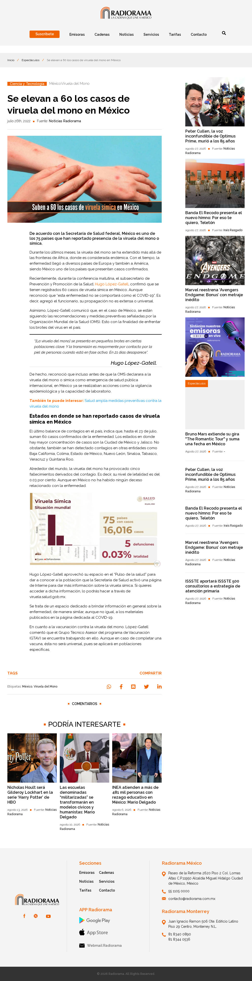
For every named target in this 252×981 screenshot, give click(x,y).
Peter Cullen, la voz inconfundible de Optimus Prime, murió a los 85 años (210, 136)
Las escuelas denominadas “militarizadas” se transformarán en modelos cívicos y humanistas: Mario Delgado (77, 802)
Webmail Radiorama (104, 945)
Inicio (10, 60)
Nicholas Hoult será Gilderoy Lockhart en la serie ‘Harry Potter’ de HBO (30, 795)
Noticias (86, 881)
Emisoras (86, 873)
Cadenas (106, 873)
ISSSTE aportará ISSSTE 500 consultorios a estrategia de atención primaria (212, 586)
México (27, 686)
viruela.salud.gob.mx (47, 597)
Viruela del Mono (45, 686)
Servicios (106, 881)
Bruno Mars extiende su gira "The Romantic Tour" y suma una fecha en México (212, 439)
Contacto (107, 890)
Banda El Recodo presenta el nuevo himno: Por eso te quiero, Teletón (213, 217)
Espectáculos (30, 60)
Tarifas (85, 890)
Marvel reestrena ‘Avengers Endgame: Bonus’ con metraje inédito (214, 295)
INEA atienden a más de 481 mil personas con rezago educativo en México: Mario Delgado (135, 795)
